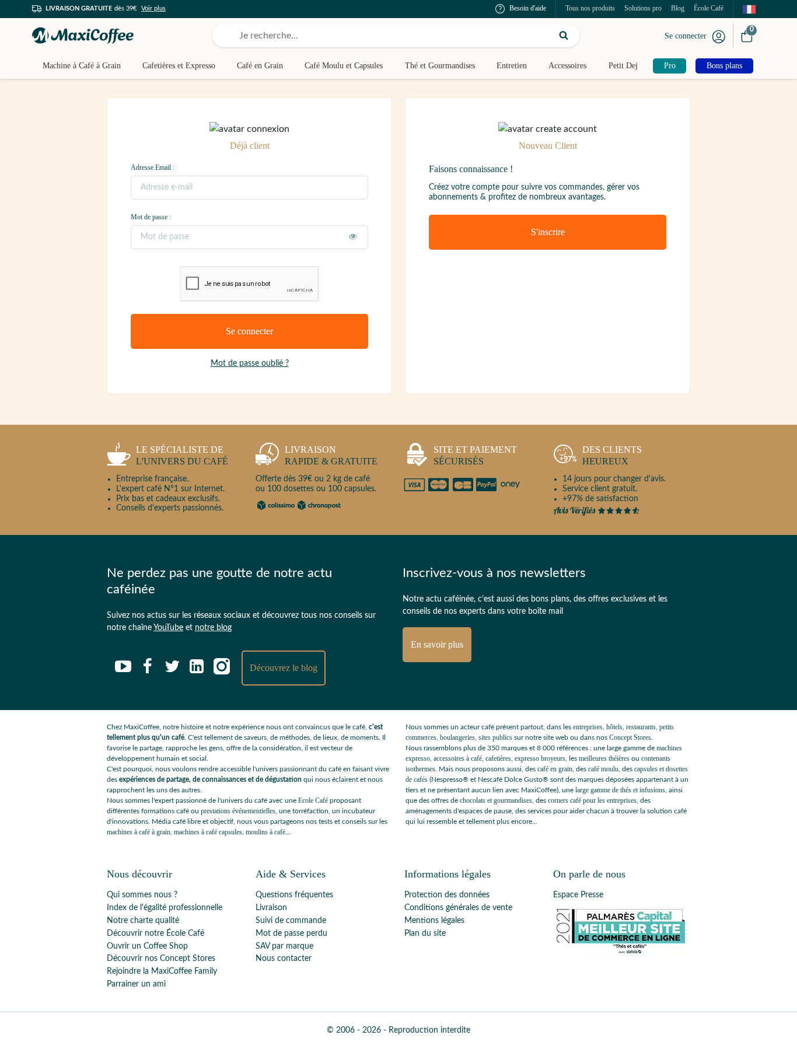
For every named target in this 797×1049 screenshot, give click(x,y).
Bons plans (724, 65)
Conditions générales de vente (458, 908)
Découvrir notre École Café (155, 933)
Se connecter (686, 36)
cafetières (498, 758)
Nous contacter (284, 958)
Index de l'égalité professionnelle (164, 908)
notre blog (213, 628)
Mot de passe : (151, 217)
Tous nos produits (590, 8)
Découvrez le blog (283, 668)
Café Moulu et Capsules (344, 65)
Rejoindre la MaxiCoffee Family (162, 971)
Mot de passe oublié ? (250, 363)
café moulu (603, 769)
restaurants (641, 727)
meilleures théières (604, 758)
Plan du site (425, 933)
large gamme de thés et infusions (620, 790)
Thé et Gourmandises (440, 65)
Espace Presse (578, 895)
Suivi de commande (291, 921)
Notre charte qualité (143, 921)
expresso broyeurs (540, 758)
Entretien (512, 65)
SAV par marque (284, 946)
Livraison (271, 908)
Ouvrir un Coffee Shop (147, 946)
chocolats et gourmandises (496, 800)
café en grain (554, 769)
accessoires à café (458, 758)
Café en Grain (260, 65)
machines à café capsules (208, 832)
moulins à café (265, 832)
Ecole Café (313, 800)
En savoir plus (437, 644)
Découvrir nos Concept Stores (161, 958)
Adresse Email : (152, 167)
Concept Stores (630, 737)
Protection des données (447, 895)
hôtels (614, 727)
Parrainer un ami (136, 984)
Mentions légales (434, 921)
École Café (708, 8)
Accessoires (567, 65)
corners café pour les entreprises (592, 800)
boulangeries (457, 737)
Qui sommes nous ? (142, 895)
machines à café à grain (138, 832)
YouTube (168, 628)
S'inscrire (548, 232)
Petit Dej (623, 65)
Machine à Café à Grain (82, 65)
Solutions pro (643, 8)
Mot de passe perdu (291, 933)
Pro (670, 65)
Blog (677, 8)
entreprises (588, 727)
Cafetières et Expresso (178, 65)
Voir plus (153, 8)
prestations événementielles (238, 811)
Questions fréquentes (294, 895)
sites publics (495, 737)
